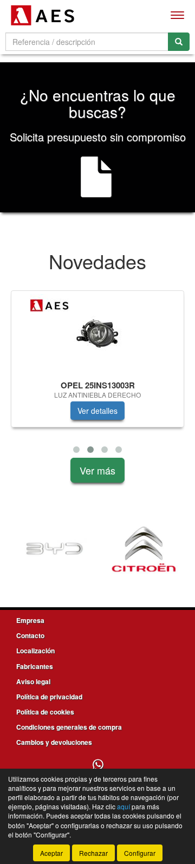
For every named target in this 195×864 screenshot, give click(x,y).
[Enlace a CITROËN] (144, 549)
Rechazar (93, 852)
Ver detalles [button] (97, 410)
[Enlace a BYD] (54, 549)
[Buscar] (179, 42)
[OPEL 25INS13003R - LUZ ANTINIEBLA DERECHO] (98, 333)
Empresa (30, 620)
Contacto (30, 635)
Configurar (139, 852)
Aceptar (51, 852)
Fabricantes (34, 666)
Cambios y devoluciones (54, 742)
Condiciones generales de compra (69, 727)
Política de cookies (45, 712)
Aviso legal (33, 681)
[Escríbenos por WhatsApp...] (97, 765)
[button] (76, 450)
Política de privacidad (49, 696)
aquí (123, 806)
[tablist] (97, 374)
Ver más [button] (97, 470)
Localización (35, 650)
